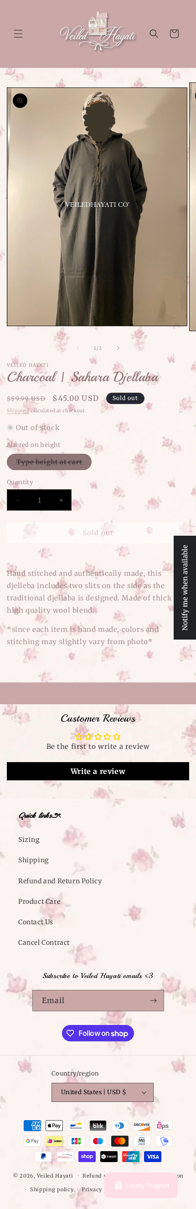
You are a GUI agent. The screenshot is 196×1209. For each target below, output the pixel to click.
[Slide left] (78, 348)
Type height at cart (54, 463)
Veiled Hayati (55, 1175)
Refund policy (101, 1176)
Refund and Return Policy (60, 881)
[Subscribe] (154, 1000)
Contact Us (35, 922)
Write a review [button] (98, 771)
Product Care (39, 901)
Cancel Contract (44, 942)
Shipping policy (52, 1189)
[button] (18, 34)
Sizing (29, 839)
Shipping (18, 411)
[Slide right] (118, 348)
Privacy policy (101, 1189)
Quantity (20, 482)
